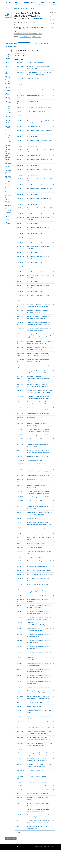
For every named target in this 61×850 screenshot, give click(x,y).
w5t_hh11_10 (20, 217)
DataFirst (9, 3)
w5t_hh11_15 (20, 266)
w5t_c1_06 (20, 429)
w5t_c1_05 (19, 408)
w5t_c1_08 (20, 470)
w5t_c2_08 (20, 475)
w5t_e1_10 (19, 727)
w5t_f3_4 (19, 623)
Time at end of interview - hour (35, 770)
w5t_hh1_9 (20, 204)
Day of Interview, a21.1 (33, 78)
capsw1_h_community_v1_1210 (8, 58)
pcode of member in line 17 (34, 281)
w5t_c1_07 (20, 450)
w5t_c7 (19, 512)
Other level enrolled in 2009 (34, 501)
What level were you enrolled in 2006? (38, 435)
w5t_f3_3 (19, 617)
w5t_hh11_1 (20, 130)
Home (6, 8)
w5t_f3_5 (19, 628)
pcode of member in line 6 (34, 175)
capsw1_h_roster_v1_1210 (8, 68)
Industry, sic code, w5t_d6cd (35, 557)
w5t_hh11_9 (20, 208)
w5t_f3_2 (19, 611)
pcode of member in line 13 (34, 243)
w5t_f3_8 (19, 646)
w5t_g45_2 (20, 737)
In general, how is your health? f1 (36, 596)
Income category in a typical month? (37, 566)
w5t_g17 (19, 716)
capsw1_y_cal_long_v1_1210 (8, 78)
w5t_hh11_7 (20, 188)
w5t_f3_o (19, 687)
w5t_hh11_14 (20, 256)
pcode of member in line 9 (34, 204)
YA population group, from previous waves (39, 107)
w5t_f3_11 (19, 663)
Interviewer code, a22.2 (33, 101)
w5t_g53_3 (20, 749)
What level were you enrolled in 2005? (38, 413)
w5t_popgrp (20, 107)
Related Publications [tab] (11, 46)
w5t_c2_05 (20, 413)
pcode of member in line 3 (34, 146)
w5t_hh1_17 (20, 281)
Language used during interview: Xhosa (38, 786)
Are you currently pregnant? (35, 702)
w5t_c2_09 (20, 497)
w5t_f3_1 (19, 605)
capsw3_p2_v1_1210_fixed (8, 128)
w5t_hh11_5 (20, 169)
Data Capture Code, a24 (33, 115)
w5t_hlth (19, 596)
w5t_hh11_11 (20, 227)
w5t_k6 (19, 820)
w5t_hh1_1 (19, 126)
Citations (33, 2)
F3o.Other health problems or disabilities (38, 687)
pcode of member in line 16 (34, 272)
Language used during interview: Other (38, 793)
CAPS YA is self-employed (34, 547)
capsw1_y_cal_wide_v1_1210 (8, 83)
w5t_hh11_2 (20, 140)
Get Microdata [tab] (44, 43)
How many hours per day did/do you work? (39, 570)
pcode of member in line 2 (34, 136)
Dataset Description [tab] (11, 43)
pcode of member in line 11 (34, 223)
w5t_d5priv (20, 551)
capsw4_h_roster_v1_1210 (8, 141)
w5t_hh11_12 (20, 237)
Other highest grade (32, 518)
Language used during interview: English (38, 782)
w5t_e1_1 (19, 722)
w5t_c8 (19, 522)
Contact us (49, 3)
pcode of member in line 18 (34, 291)
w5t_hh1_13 (20, 243)
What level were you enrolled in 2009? (38, 497)
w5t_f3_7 (19, 640)
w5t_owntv (20, 310)
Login (54, 4)
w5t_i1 (18, 753)
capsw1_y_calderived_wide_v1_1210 (8, 89)
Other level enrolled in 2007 (34, 460)
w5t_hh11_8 (20, 198)
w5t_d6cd (19, 557)
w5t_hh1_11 (20, 223)
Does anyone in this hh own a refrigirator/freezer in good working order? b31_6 (39, 336)
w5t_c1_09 (20, 491)
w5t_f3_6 (19, 634)
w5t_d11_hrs (20, 570)
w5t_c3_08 (20, 485)
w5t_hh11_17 (20, 285)
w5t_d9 (19, 561)
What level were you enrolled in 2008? (38, 475)
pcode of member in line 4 (34, 155)
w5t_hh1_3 (20, 146)
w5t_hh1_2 (20, 136)
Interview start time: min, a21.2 (35, 95)
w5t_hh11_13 (20, 246)
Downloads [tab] (34, 43)
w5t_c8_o (19, 528)
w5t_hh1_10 (20, 214)
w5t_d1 (19, 534)
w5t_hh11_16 (20, 275)
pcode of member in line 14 (34, 252)
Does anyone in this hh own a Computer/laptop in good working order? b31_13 (38, 378)
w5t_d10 (19, 566)
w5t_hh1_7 (20, 185)
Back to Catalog (11, 838)
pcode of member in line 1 (34, 126)
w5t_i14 (19, 764)
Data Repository (18, 3)
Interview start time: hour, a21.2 (35, 90)
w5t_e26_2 (20, 731)
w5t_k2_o (19, 797)
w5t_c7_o (19, 518)
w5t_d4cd (19, 543)
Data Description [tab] (23, 44)
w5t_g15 (19, 710)
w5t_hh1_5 (20, 165)
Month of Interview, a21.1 (34, 84)
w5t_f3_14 (19, 681)
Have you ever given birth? (34, 706)
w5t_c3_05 (20, 423)
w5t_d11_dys (20, 574)
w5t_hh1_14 (20, 252)
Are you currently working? (34, 534)
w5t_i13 (19, 758)
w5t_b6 (19, 301)
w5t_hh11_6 (20, 179)
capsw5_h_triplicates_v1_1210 (8, 178)
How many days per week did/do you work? (39, 574)
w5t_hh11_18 (20, 295)
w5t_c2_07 (20, 456)
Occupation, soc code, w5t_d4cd (36, 543)
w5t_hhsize (20, 121)
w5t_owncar (20, 371)
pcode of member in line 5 (34, 165)
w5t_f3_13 (19, 675)
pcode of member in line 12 (34, 233)
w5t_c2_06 (20, 435)
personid (19, 62)
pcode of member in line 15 (34, 262)
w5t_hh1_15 (20, 262)
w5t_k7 (19, 826)
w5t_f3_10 (19, 658)
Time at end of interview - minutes (36, 776)
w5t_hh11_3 (20, 150)
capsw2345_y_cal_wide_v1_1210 (8, 212)
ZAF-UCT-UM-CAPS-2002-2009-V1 (26, 8)
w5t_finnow (20, 402)
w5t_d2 (19, 537)
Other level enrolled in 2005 (34, 417)
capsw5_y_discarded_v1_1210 (8, 195)
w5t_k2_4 (19, 793)
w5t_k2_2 (19, 786)
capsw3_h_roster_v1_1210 (8, 112)
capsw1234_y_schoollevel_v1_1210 (7, 201)
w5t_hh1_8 (20, 194)
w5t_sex (19, 111)
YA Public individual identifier (35, 62)
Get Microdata (36, 18)
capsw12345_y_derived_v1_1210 (8, 218)
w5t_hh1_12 (20, 233)
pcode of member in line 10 (34, 214)
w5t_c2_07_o (20, 460)
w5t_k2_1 (19, 782)
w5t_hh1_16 (20, 272)
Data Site (10, 8)
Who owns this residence (34, 301)
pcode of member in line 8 (34, 194)
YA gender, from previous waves (36, 111)
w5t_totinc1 (20, 390)
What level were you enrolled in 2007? (38, 456)
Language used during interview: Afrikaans (39, 790)
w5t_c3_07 (20, 464)
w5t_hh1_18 (20, 291)
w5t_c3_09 (20, 506)
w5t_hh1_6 (20, 175)
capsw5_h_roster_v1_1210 (8, 172)
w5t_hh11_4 (20, 159)
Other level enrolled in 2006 (34, 439)
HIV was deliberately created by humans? (38, 749)
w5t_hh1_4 (20, 155)
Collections (26, 2)
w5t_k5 (19, 815)
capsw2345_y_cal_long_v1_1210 (8, 207)
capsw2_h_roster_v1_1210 (8, 102)
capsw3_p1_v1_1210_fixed (8, 122)
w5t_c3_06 (20, 444)
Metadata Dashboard (41, 3)
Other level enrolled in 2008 (34, 479)
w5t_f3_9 (19, 652)
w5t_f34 (19, 706)
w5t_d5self (20, 547)
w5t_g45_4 (20, 743)
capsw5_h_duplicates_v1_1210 (7, 159)
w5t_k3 (19, 803)
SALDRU (15, 8)
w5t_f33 (19, 702)
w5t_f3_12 (19, 669)
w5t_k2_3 (19, 790)
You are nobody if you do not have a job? (38, 727)
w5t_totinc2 (20, 396)
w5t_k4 (19, 809)
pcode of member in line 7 (34, 185)
